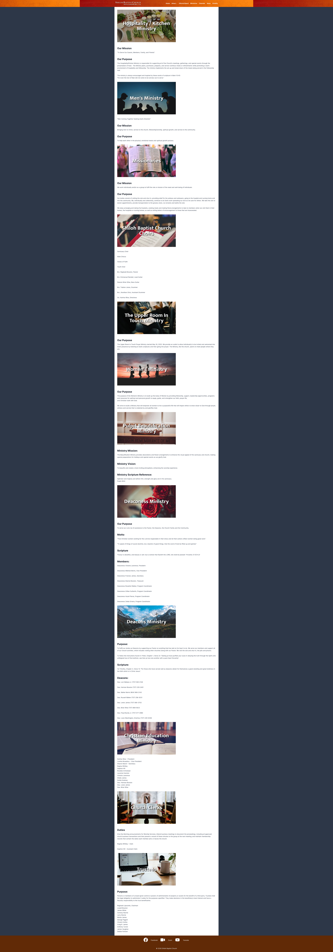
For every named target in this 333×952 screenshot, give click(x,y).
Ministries (193, 3)
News (209, 3)
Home (168, 3)
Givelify (215, 3)
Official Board (184, 3)
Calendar (202, 3)
